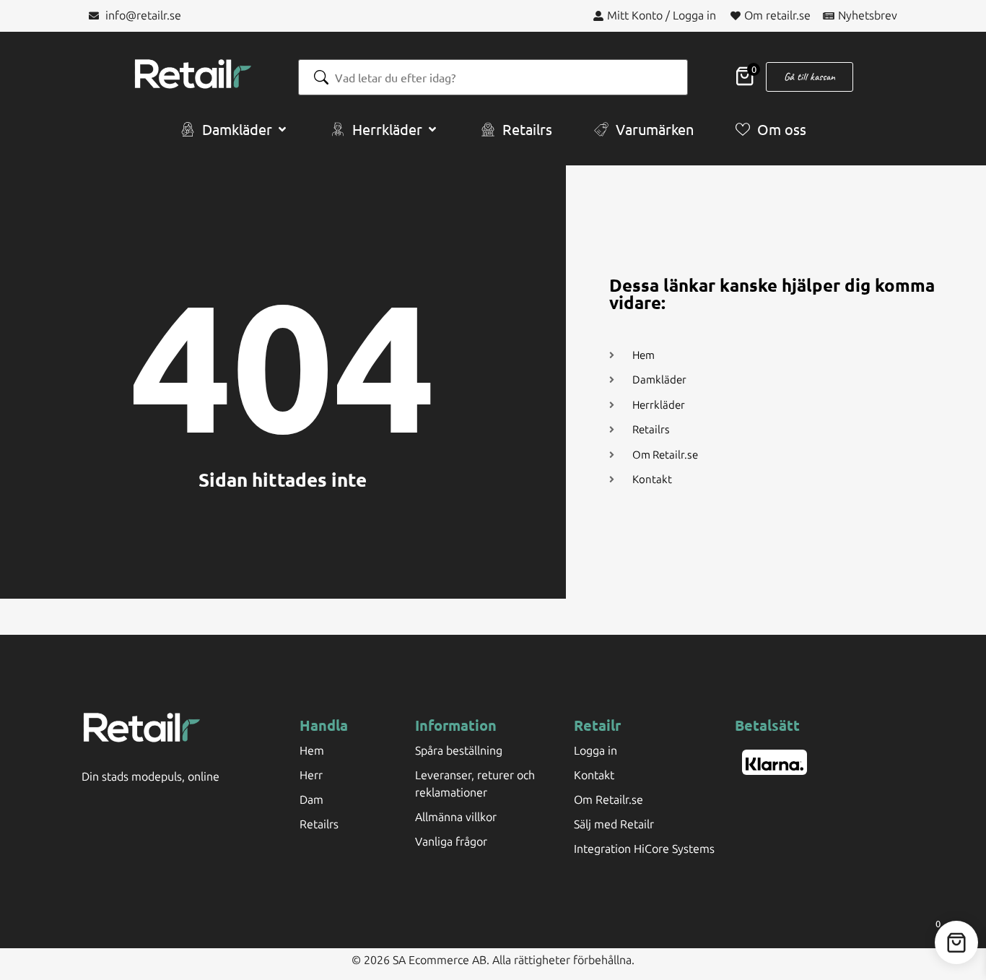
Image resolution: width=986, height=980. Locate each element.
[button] (234, 129)
